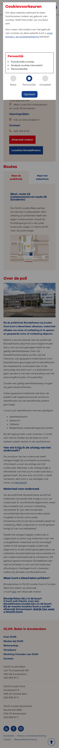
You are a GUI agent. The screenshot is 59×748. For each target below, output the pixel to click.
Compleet (45, 84)
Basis (13, 84)
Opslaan (29, 94)
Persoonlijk (29, 84)
